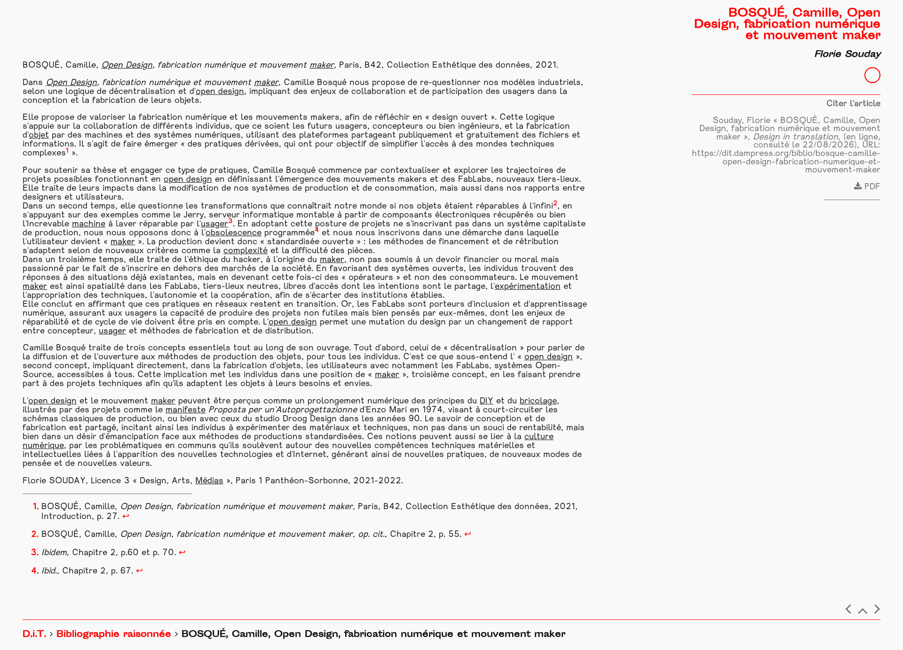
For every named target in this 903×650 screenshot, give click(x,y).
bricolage (538, 401)
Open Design (126, 66)
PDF (871, 187)
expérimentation (528, 287)
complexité (245, 251)
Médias (209, 481)
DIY (486, 401)
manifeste (186, 410)
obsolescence (233, 233)
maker (321, 66)
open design (220, 92)
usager (214, 224)
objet (39, 135)
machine (88, 224)
